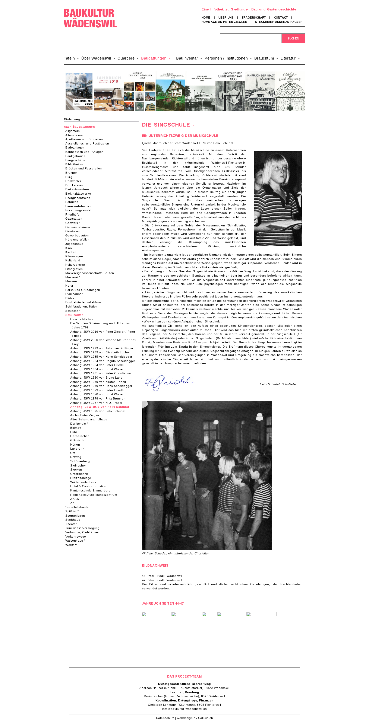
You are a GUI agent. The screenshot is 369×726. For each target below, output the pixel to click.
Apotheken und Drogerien (85, 139)
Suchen (293, 38)
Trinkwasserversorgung (84, 528)
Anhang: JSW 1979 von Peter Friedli (97, 390)
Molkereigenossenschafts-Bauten (91, 273)
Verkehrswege (77, 536)
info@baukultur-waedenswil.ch (184, 708)
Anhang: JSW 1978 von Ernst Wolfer (97, 394)
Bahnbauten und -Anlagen (86, 151)
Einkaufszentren (78, 189)
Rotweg (76, 457)
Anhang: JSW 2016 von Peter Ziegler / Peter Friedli (103, 334)
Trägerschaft (254, 17)
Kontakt (281, 17)
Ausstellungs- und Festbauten (88, 143)
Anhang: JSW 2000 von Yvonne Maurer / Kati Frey (104, 342)
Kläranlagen (75, 256)
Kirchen (72, 252)
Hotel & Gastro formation (89, 486)
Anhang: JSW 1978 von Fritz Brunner (98, 398)
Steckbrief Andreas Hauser (279, 21)
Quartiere (126, 58)
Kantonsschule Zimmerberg (91, 490)
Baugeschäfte (76, 160)
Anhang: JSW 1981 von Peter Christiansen (102, 373)
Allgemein (74, 131)
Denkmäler (74, 181)
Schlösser (74, 310)
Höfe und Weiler (78, 239)
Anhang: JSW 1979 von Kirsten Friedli (99, 381)
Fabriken (73, 202)
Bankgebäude (76, 156)
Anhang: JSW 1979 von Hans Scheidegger (102, 386)
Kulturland (74, 260)
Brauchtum (264, 58)
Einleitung (72, 119)
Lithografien (75, 269)
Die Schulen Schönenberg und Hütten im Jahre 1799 (101, 325)
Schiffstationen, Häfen (83, 306)
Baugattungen (154, 58)
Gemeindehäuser (79, 227)
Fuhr (74, 432)
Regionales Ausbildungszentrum (94, 494)
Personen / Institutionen (226, 58)
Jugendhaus (75, 243)
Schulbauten (75, 314)
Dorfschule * (80, 423)
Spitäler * (73, 511)
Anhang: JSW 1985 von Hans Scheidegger (102, 356)
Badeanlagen (76, 147)
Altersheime (75, 135)
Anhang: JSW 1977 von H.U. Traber (97, 402)
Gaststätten (75, 218)
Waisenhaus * (76, 540)
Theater (72, 524)
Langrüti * (78, 448)
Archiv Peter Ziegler (85, 415)
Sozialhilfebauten (79, 507)
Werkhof (73, 545)
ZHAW (75, 498)
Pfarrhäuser (75, 294)
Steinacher (79, 465)
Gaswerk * (74, 223)
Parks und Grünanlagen (84, 290)
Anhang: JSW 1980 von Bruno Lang (97, 377)
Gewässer (74, 231)
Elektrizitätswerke (79, 193)
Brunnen (73, 172)
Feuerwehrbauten (79, 206)
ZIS (73, 503)
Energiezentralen (79, 198)
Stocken (77, 469)
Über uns (226, 17)
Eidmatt (76, 427)
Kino (70, 248)
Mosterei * (74, 277)
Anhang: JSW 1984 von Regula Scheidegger (103, 361)
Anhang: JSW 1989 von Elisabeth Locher (101, 352)
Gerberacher (80, 436)
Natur (70, 285)
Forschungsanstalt (80, 210)
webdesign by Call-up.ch (195, 718)
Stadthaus (74, 519)
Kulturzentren (76, 264)
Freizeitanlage (81, 478)
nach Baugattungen (79, 126)
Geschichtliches (82, 319)
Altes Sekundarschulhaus (89, 419)
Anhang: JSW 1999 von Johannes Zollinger (102, 348)
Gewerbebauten (78, 235)
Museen (72, 281)
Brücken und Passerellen (85, 168)
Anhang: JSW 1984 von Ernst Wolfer (97, 369)
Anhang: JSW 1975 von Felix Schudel (98, 411)
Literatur (288, 58)
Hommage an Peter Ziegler (224, 21)
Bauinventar (187, 58)
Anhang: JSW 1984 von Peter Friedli (97, 365)
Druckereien (75, 185)
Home (206, 17)
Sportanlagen (76, 515)
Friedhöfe (73, 214)
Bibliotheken (75, 164)
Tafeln (69, 58)
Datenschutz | (166, 718)
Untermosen (80, 473)
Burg (70, 177)
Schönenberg (81, 461)
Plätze (71, 298)
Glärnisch (78, 440)
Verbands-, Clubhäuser (83, 532)
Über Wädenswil (96, 58)
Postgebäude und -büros (84, 302)
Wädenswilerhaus (84, 482)
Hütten (76, 444)
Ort (73, 453)
